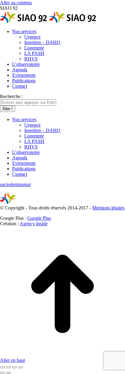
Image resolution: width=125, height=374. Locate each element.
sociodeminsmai (15, 184)
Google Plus (39, 218)
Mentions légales (108, 207)
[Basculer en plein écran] (14, 367)
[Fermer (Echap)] (2, 367)
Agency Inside (34, 223)
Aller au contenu (16, 2)
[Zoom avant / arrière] (20, 367)
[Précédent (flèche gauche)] (2, 373)
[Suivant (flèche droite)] (8, 373)
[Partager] (8, 367)
